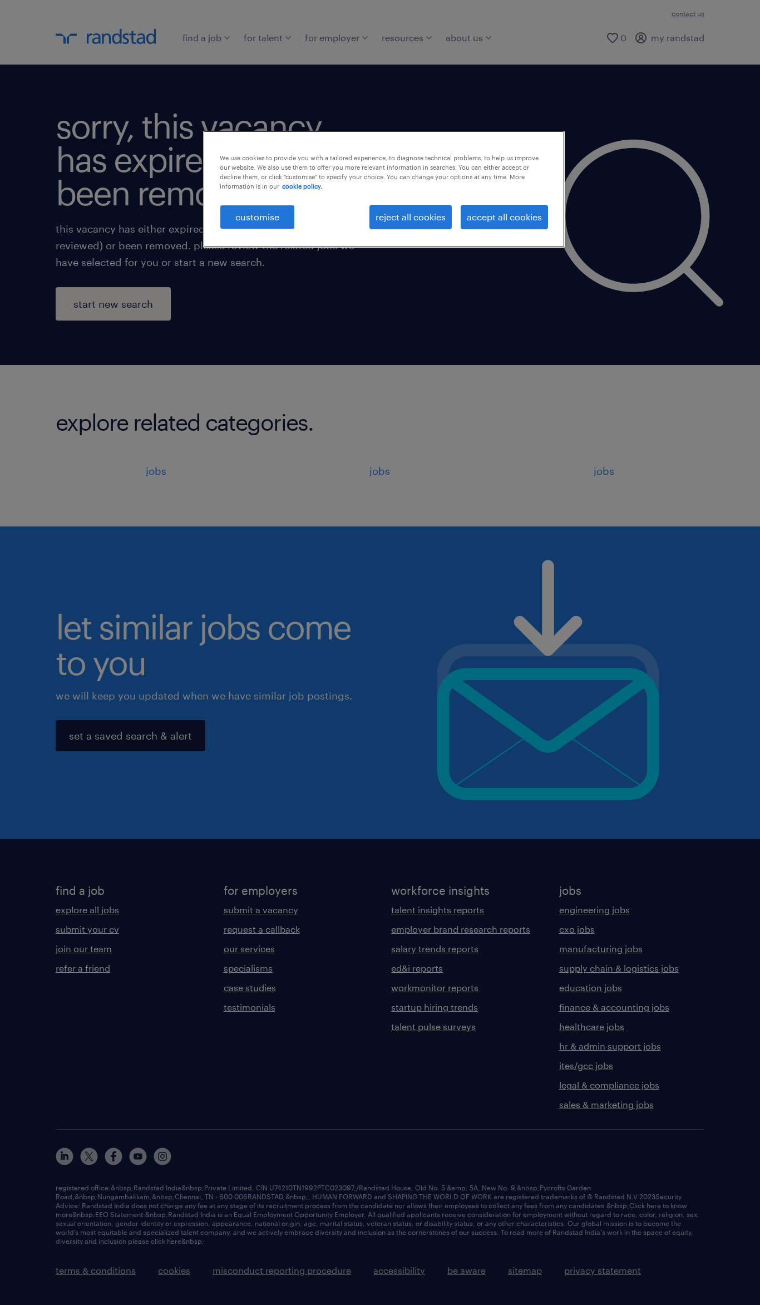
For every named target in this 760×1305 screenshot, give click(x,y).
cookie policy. (302, 186)
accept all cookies (504, 216)
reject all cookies (411, 216)
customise (257, 216)
